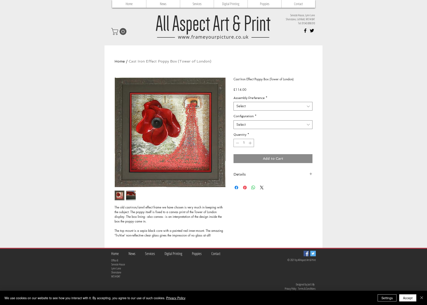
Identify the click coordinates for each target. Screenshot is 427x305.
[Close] (421, 297)
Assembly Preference (250, 98)
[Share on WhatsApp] (253, 187)
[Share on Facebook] (236, 187)
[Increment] (250, 143)
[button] (119, 31)
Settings (387, 298)
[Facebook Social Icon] (306, 253)
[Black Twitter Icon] (312, 30)
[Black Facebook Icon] (305, 30)
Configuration (245, 116)
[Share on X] (261, 187)
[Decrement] (237, 143)
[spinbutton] (244, 143)
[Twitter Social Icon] (313, 253)
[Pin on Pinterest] (245, 187)
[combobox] (273, 106)
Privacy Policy (175, 298)
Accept (408, 298)
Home (120, 61)
